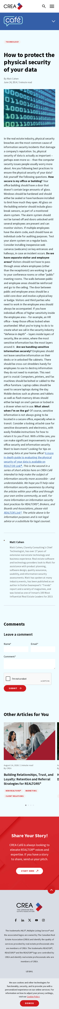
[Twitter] (29, 920)
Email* (34, 643)
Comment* (10, 656)
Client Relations (15, 796)
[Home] (13, 6)
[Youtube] (36, 920)
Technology (12, 42)
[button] (25, 805)
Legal (29, 971)
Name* (7, 643)
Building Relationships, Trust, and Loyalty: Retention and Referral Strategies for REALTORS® (28, 779)
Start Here (28, 870)
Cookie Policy (33, 996)
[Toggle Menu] (53, 21)
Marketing (31, 791)
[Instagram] (43, 920)
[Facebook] (16, 920)
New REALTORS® (13, 791)
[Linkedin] (23, 920)
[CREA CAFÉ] (13, 21)
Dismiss (29, 1003)
